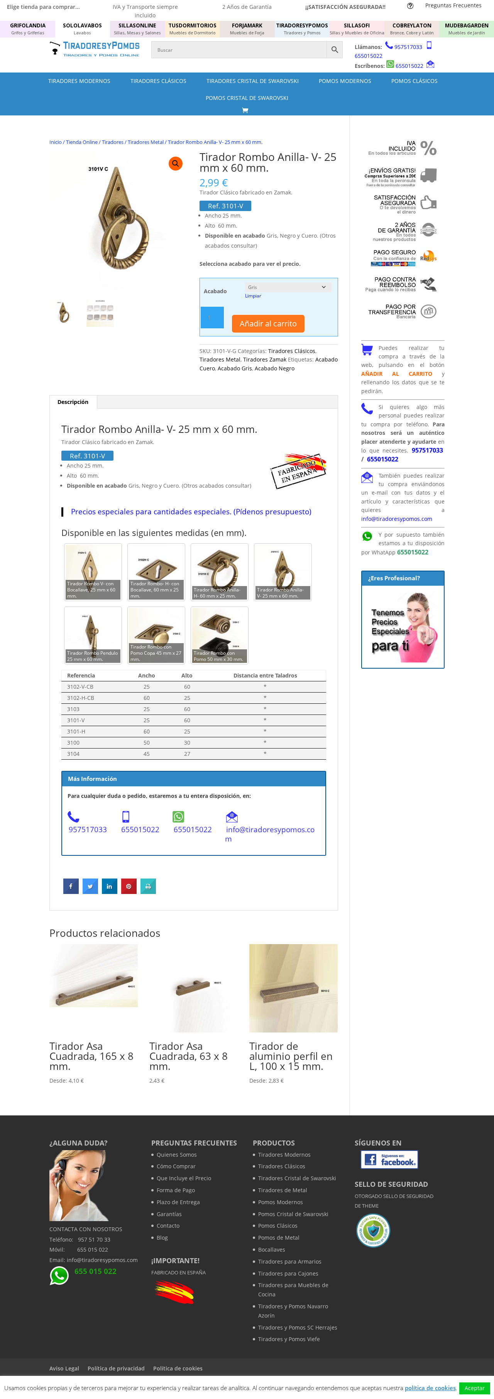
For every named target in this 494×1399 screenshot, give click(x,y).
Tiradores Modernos (79, 80)
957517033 (408, 47)
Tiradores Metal (146, 142)
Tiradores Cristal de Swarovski (252, 80)
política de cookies (430, 1388)
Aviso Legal (64, 1368)
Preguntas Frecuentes (453, 5)
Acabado (215, 291)
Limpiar (253, 296)
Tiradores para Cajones (288, 1273)
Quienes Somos (177, 1154)
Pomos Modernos (345, 80)
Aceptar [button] (475, 1388)
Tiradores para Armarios (289, 1261)
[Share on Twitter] (90, 891)
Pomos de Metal (278, 1237)
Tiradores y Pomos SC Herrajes (297, 1327)
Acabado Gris (235, 368)
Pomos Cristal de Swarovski (247, 97)
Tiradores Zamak (264, 359)
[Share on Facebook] (71, 891)
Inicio (55, 142)
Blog (162, 1237)
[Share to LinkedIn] (109, 891)
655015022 (368, 55)
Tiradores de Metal (282, 1190)
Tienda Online (82, 142)
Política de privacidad (116, 1368)
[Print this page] (148, 891)
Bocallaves (271, 1249)
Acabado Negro (274, 368)
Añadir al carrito (268, 323)
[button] (176, 164)
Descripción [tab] (73, 402)
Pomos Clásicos (414, 80)
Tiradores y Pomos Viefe (289, 1339)
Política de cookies (178, 1368)
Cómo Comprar (176, 1166)
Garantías (169, 1214)
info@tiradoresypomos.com (270, 834)
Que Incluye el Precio (184, 1178)
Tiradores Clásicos (158, 80)
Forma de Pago (176, 1190)
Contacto (168, 1225)
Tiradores (113, 142)
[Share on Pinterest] (129, 891)
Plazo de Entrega (178, 1202)
